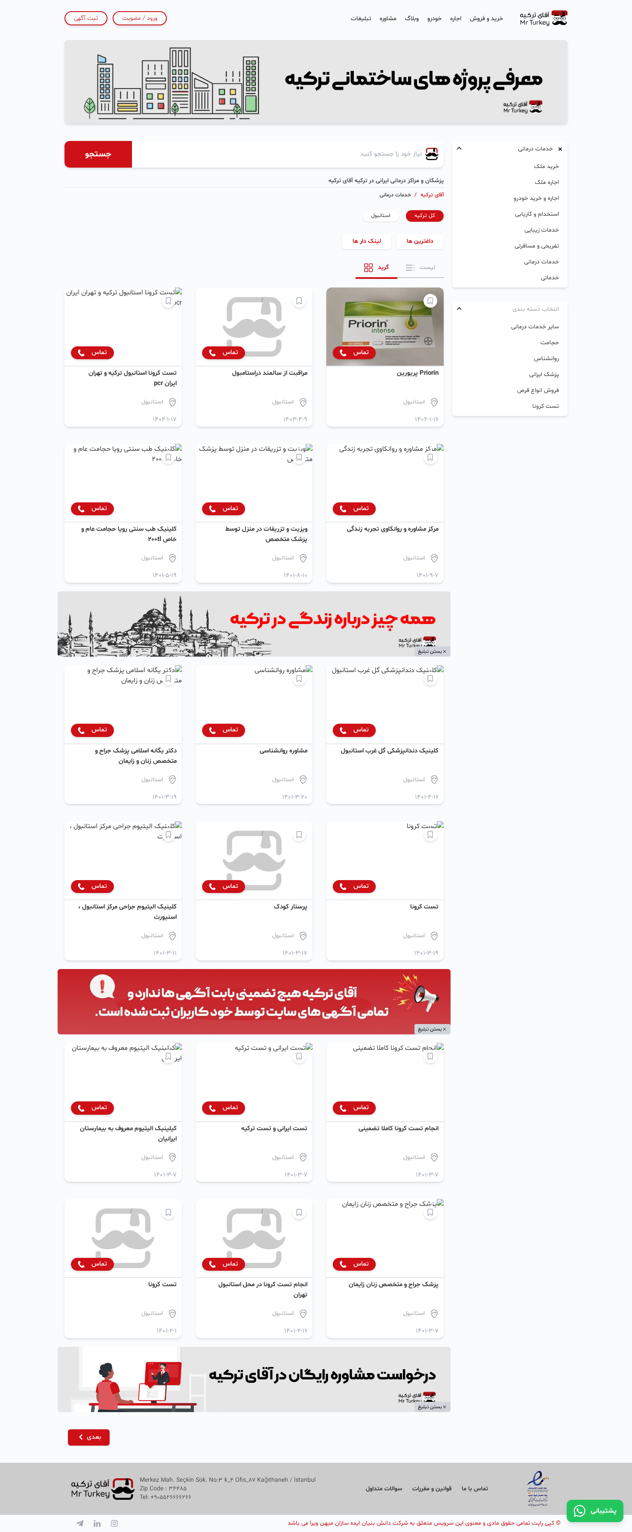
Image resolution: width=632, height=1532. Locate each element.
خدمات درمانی (541, 262)
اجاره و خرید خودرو (536, 198)
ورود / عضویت (139, 18)
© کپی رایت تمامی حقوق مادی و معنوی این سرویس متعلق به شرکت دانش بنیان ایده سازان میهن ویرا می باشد (424, 1523)
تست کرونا (545, 406)
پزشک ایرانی (544, 374)
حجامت (549, 343)
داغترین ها (420, 241)
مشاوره (388, 19)
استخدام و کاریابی (537, 214)
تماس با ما (475, 1489)
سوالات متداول (384, 1489)
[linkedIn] (97, 1523)
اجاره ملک (547, 182)
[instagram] (114, 1523)
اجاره (455, 19)
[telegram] (80, 1523)
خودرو (434, 19)
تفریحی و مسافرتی (537, 246)
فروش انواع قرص (538, 390)
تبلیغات (361, 19)
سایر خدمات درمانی (535, 327)
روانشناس (546, 359)
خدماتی (550, 278)
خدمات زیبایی (542, 230)
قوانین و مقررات (431, 1489)
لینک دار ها (367, 241)
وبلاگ (412, 19)
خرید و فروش (486, 19)
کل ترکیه (424, 216)
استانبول (380, 216)
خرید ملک (546, 166)
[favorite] (430, 301)
